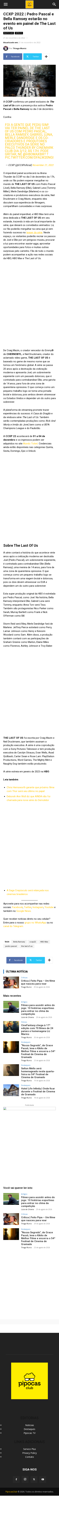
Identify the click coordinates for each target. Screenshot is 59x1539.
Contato (29, 1456)
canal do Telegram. (13, 926)
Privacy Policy (29, 1452)
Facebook (17, 907)
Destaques (25, 1042)
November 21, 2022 (42, 165)
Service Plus (29, 1449)
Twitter (27, 907)
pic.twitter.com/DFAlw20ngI (29, 157)
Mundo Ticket (30, 443)
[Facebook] (16, 1479)
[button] (54, 4)
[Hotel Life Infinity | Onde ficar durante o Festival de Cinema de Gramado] (11, 1090)
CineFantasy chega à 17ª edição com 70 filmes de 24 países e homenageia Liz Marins (37, 1030)
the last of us (26, 946)
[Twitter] (34, 1479)
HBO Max (44, 942)
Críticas (24, 977)
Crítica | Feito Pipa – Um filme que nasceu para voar (38, 982)
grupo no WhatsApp (35, 922)
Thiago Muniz (19, 48)
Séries (19, 33)
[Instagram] (25, 1479)
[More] (46, 56)
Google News (23, 911)
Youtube (49, 907)
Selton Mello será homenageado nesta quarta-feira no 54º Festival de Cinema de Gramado (38, 1073)
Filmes (24, 1022)
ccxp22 (33, 942)
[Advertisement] (29, 1282)
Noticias (8, 33)
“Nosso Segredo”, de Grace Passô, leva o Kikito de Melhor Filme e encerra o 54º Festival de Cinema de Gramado (38, 1051)
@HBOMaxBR (33, 154)
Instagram (37, 907)
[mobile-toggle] (5, 4)
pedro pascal (11, 946)
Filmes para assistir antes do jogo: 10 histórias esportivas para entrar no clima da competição (38, 1009)
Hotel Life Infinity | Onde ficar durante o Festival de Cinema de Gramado (38, 1091)
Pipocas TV (29, 1433)
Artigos (24, 1002)
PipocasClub (11, 1491)
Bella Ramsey (19, 942)
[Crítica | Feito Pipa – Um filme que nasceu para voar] (11, 982)
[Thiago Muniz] (6, 48)
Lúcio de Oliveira (27, 1017)
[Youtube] (42, 1479)
